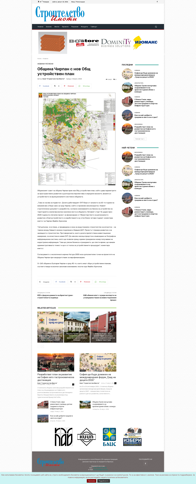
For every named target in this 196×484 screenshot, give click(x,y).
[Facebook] (157, 1)
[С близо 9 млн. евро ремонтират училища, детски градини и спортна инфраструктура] (103, 327)
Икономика (41, 370)
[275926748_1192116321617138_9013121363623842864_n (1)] (86, 437)
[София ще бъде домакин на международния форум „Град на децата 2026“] (50, 327)
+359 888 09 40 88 (100, 468)
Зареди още (139, 139)
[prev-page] (38, 346)
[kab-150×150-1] (63, 437)
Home (39, 59)
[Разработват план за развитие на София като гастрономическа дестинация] (55, 362)
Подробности (104, 481)
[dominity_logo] (116, 42)
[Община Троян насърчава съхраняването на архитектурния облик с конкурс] (77, 327)
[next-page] (42, 346)
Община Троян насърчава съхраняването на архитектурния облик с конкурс (77, 337)
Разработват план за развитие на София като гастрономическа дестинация (55, 377)
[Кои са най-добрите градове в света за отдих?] (42, 418)
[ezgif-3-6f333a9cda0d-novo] (52, 43)
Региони (49, 64)
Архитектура (76, 331)
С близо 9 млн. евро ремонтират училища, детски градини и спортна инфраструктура (103, 337)
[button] (156, 26)
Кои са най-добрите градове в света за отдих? (146, 116)
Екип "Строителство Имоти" (54, 79)
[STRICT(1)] (145, 43)
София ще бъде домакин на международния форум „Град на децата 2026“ (50, 338)
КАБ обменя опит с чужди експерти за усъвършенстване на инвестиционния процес (99, 297)
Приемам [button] (91, 481)
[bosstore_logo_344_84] (84, 43)
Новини (45, 59)
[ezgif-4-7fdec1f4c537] (132, 437)
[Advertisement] (123, 13)
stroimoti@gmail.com (100, 469)
